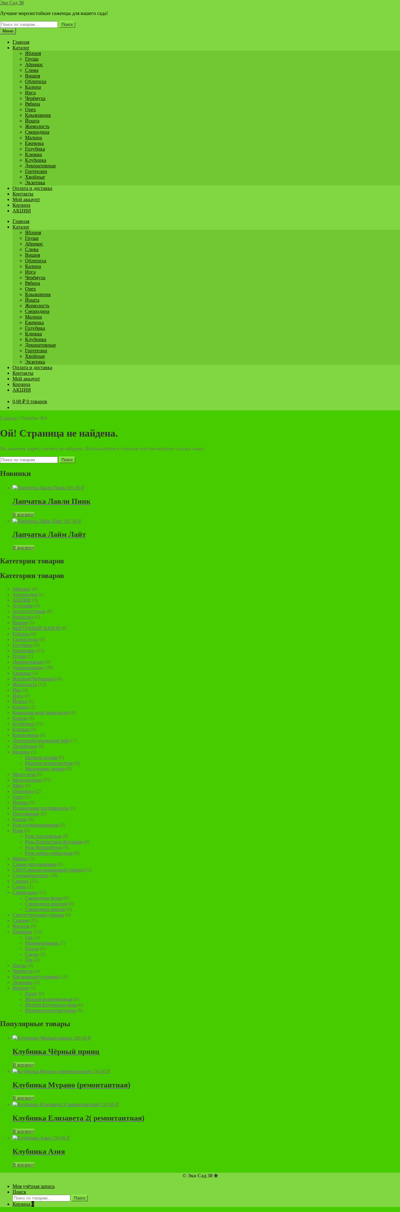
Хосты (19, 965)
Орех (30, 109)
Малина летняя (41, 757)
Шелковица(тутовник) (36, 976)
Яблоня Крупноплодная (50, 1004)
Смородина (37, 132)
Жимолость (37, 126)
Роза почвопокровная (35, 825)
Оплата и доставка (32, 188)
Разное (19, 819)
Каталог (21, 47)
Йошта (32, 120)
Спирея (20, 920)
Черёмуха (35, 98)
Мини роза (24, 774)
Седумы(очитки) (30, 875)
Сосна (31, 954)
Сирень (20, 881)
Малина (33, 137)
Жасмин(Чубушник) (33, 678)
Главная (20, 42)
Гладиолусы (25, 639)
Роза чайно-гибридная (48, 853)
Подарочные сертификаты (40, 808)
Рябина (32, 103)
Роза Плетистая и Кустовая (53, 841)
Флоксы (20, 926)
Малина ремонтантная (49, 763)
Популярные (25, 813)
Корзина (21, 205)
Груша (31, 59)
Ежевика (34, 143)
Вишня (32, 75)
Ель (29, 937)
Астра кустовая (28, 611)
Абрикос (34, 64)
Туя (28, 959)
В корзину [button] (23, 514)
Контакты (22, 193)
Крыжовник (38, 115)
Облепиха (35, 81)
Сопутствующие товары (38, 915)
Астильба (22, 605)
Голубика (35, 148)
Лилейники (24, 746)
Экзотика (35, 182)
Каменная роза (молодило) (40, 712)
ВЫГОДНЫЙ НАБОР (36, 628)
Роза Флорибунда (43, 847)
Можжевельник (41, 943)
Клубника (35, 160)
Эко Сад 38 (12, 2)
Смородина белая (43, 898)
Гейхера (20, 633)
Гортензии (36, 171)
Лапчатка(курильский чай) (41, 740)
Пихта (31, 948)
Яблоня (33, 53)
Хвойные (35, 177)
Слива (31, 70)
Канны (19, 718)
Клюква (33, 154)
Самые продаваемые (34, 864)
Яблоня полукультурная (50, 1010)
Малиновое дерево (45, 768)
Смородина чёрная (45, 909)
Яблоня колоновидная (48, 999)
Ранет (31, 993)
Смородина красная (46, 903)
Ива (16, 690)
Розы (17, 830)
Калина (33, 87)
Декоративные (40, 165)
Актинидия (24, 594)
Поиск (67, 24)
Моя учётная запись (33, 1186)
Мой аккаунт (26, 199)
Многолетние (27, 780)
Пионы (20, 802)
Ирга (30, 92)
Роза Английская (43, 836)
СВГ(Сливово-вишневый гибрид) (48, 870)
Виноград (22, 617)
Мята (17, 785)
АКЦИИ (21, 210)
